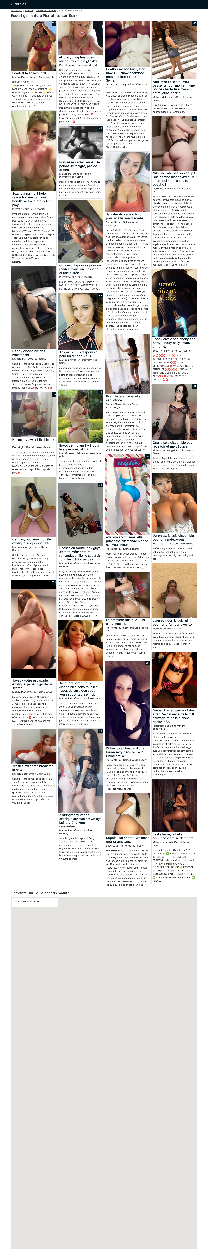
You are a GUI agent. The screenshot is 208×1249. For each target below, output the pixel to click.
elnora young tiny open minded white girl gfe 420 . (79, 59)
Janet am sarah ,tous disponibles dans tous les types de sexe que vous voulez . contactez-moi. (78, 688)
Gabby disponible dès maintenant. (28, 353)
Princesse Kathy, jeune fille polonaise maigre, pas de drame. (79, 166)
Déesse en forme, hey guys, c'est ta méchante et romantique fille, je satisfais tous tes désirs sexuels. (80, 553)
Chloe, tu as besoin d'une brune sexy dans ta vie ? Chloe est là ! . (125, 752)
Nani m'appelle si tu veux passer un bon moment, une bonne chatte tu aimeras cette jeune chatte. (174, 87)
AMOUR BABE (18, 4)
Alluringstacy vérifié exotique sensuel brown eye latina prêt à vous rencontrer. (80, 820)
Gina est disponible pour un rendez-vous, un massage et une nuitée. (80, 269)
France (29, 10)
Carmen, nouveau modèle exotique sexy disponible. (31, 541)
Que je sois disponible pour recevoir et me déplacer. (173, 444)
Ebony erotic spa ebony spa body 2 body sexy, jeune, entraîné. (174, 343)
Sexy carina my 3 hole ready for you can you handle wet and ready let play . (31, 199)
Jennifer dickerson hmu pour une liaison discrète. (125, 216)
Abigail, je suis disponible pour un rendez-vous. (78, 354)
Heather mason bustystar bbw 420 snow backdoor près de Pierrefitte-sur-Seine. (125, 74)
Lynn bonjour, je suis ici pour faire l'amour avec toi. (173, 622)
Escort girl (16, 10)
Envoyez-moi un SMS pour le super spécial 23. (79, 447)
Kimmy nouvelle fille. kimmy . (33, 441)
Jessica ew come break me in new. (32, 768)
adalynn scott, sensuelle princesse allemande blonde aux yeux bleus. (127, 541)
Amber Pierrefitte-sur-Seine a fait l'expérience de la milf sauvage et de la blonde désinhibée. (174, 716)
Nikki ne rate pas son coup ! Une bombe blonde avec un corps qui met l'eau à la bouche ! (174, 178)
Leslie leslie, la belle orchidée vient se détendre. (173, 836)
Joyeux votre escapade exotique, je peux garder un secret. (33, 684)
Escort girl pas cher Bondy (34, 575)
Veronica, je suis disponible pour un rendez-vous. (173, 537)
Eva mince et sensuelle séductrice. (123, 398)
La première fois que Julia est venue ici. (125, 622)
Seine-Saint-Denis (46, 10)
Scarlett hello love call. (29, 73)
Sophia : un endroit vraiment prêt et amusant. (127, 839)
